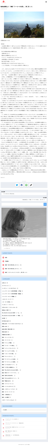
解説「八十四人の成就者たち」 (9, 367)
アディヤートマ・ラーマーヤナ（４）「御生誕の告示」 (15, 423)
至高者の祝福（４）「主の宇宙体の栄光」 (13, 435)
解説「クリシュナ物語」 (8, 342)
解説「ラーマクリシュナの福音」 (10, 361)
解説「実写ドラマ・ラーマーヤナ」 (10, 372)
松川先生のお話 (6, 321)
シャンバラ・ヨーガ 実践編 (9, 296)
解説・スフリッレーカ (7, 383)
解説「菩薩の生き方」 (7, 381)
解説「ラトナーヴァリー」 (8, 356)
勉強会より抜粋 (6, 310)
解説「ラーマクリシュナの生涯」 (10, 359)
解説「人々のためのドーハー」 (9, 364)
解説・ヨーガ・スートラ (8, 391)
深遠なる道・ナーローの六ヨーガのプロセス (12, 323)
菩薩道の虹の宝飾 (6, 334)
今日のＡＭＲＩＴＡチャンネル (9, 307)
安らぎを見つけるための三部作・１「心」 (12, 312)
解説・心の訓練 (6, 397)
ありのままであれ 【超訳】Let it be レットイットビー (15, 427)
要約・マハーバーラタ (7, 337)
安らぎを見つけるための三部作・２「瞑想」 (12, 315)
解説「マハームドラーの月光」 (9, 351)
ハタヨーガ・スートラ (7, 299)
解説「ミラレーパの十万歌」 (9, 353)
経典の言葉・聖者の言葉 (8, 329)
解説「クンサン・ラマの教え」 (9, 345)
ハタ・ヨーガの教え (7, 302)
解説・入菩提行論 (6, 394)
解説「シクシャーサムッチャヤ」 (10, 348)
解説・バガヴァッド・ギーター (9, 389)
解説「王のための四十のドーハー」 (10, 378)
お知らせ (5, 282)
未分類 (4, 318)
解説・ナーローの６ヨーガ (8, 386)
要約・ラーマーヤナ (7, 340)
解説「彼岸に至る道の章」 (8, 375)
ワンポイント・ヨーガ (7, 304)
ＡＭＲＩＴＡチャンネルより (9, 400)
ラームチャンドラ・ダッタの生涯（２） (12, 419)
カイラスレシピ (6, 285)
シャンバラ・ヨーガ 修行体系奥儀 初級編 (12, 293)
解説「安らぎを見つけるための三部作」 (11, 370)
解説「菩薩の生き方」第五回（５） (12, 431)
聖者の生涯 (5, 331)
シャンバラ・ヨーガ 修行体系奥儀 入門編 (12, 291)
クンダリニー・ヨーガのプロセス (10, 288)
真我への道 (5, 326)
